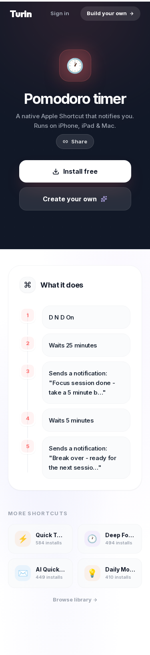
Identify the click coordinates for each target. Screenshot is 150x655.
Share (79, 141)
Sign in (59, 13)
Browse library (73, 599)
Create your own (70, 199)
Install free (80, 171)
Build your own (107, 13)
